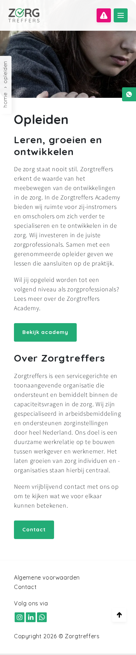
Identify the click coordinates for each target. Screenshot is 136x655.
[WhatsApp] (42, 617)
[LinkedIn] (31, 617)
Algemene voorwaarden (47, 577)
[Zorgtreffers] (23, 15)
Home (5, 100)
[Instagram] (19, 617)
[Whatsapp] (129, 94)
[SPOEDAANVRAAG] (104, 15)
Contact (34, 529)
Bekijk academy (45, 332)
